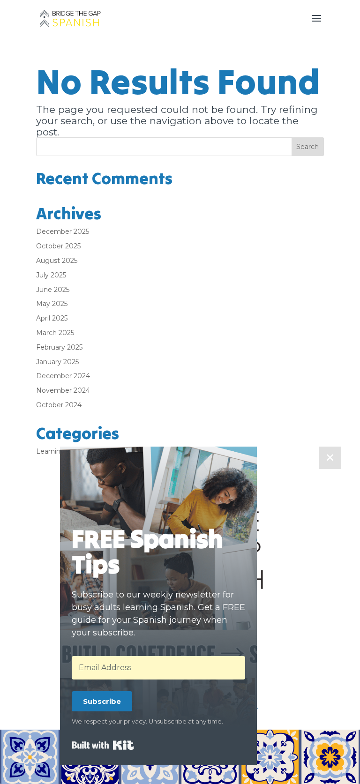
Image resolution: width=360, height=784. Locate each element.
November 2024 (63, 390)
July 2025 (51, 275)
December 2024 (63, 376)
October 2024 (59, 405)
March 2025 (55, 333)
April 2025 (52, 318)
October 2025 (58, 246)
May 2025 (52, 303)
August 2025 (56, 260)
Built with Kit (103, 745)
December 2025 (62, 231)
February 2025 (59, 347)
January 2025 (57, 362)
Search (307, 146)
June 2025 (52, 289)
